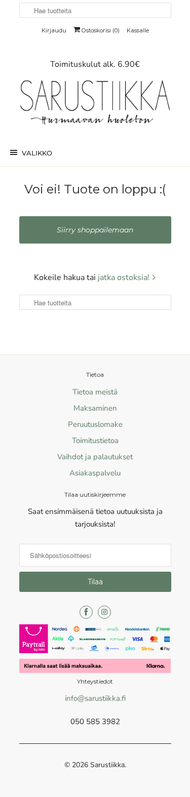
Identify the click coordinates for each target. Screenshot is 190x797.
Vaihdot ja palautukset (95, 457)
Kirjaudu (54, 30)
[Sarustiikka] (95, 104)
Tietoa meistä (95, 392)
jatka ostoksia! (124, 277)
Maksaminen (95, 408)
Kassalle (138, 30)
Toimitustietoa (95, 440)
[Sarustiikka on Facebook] (86, 612)
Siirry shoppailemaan (95, 229)
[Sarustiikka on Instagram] (104, 612)
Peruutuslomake (95, 424)
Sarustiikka (107, 765)
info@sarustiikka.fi (95, 698)
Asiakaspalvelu (95, 473)
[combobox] (95, 10)
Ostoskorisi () (100, 30)
